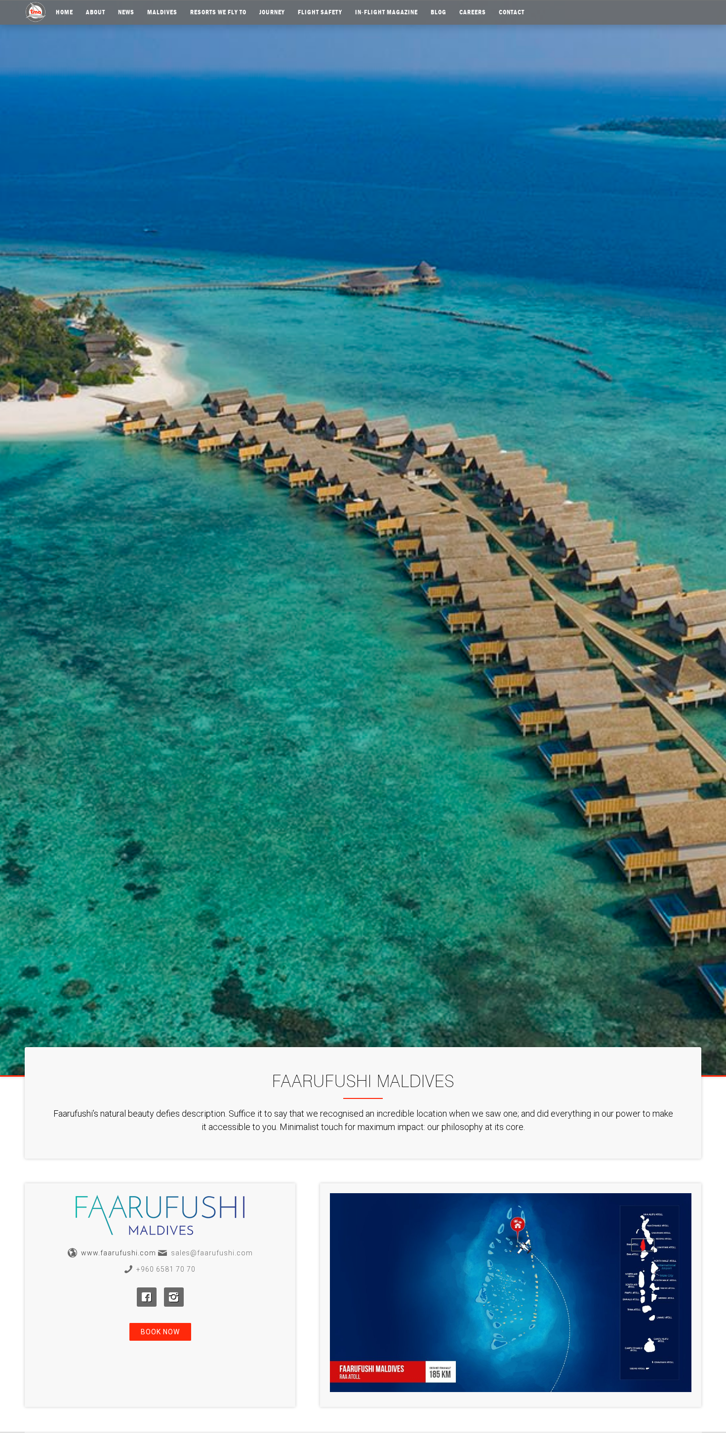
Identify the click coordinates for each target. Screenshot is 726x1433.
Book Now (160, 1332)
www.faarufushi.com (118, 1253)
